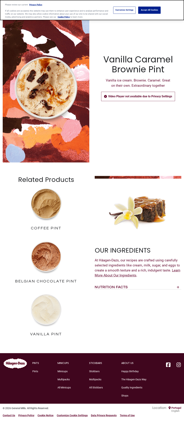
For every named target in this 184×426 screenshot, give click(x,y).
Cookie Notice (46, 415)
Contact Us (9, 415)
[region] (92, 10)
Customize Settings (124, 10)
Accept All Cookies (149, 10)
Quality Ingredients (131, 387)
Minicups (63, 371)
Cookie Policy (64, 17)
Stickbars (94, 371)
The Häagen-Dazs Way (133, 379)
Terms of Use (127, 415)
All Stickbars (96, 387)
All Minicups (64, 387)
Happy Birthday (130, 371)
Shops (124, 395)
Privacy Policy (26, 415)
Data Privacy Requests (104, 415)
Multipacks (64, 379)
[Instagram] (178, 365)
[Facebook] (168, 365)
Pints (35, 371)
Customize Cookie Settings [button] (72, 415)
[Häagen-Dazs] (15, 364)
